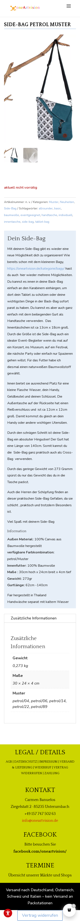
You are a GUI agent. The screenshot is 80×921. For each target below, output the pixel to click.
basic (57, 208)
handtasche (49, 215)
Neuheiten (67, 202)
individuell (65, 215)
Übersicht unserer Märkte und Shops (40, 875)
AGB (9, 761)
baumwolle (11, 215)
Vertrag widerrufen (40, 915)
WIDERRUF (42, 767)
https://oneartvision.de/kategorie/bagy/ (36, 268)
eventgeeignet (30, 215)
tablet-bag (42, 222)
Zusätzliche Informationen (34, 618)
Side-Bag (10, 208)
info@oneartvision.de (40, 821)
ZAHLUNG (51, 773)
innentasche (12, 222)
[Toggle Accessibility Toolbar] (8, 913)
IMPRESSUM (48, 761)
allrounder (46, 208)
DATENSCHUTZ (25, 761)
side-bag (28, 222)
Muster (53, 202)
